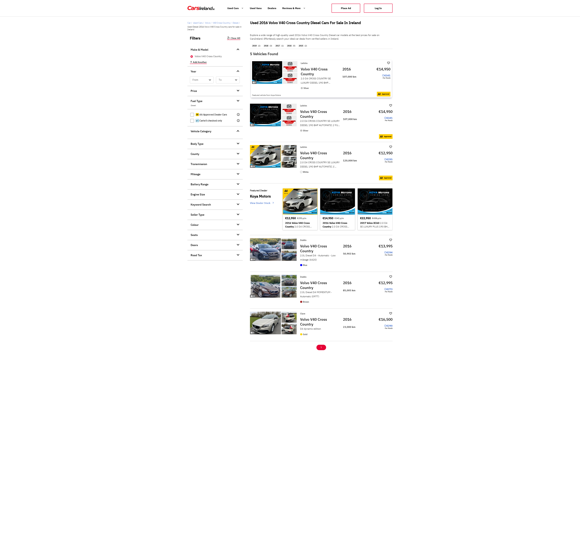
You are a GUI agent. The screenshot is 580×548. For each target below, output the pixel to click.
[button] (238, 115)
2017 (278, 46)
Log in (378, 8)
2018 (266, 46)
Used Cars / (198, 22)
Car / (189, 22)
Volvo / (208, 22)
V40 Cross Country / (222, 22)
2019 (254, 46)
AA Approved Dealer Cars (213, 114)
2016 (289, 46)
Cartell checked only (210, 120)
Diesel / (236, 22)
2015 (301, 46)
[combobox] (201, 80)
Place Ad (346, 8)
